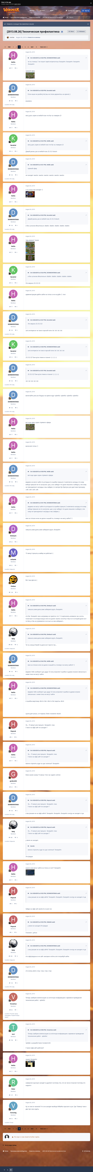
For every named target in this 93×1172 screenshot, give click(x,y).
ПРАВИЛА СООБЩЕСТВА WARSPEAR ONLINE (20, 24)
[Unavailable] (30, 73)
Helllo (13, 62)
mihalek (13, 559)
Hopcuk (13, 731)
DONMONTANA (13, 95)
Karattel (13, 145)
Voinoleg (13, 1113)
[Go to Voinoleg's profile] (13, 1106)
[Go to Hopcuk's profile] (13, 724)
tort (13, 1034)
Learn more (3, 3)
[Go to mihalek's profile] (13, 552)
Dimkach (13, 536)
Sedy (13, 639)
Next (32, 47)
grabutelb (13, 781)
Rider (13, 1089)
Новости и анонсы (34, 37)
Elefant (13, 586)
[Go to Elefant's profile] (13, 579)
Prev (9, 47)
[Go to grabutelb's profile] (13, 774)
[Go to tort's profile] (13, 1027)
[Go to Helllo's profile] (13, 55)
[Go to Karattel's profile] (13, 138)
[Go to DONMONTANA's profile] (13, 88)
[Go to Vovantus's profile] (13, 997)
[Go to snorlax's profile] (8, 37)
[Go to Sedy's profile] (13, 632)
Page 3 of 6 (43, 47)
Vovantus (13, 1004)
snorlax (12, 37)
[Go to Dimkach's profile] (13, 529)
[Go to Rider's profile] (13, 1082)
